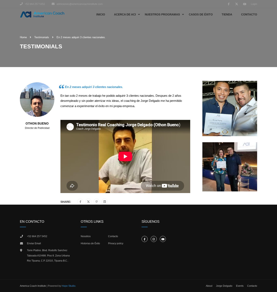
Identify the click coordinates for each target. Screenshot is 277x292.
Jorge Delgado (224, 285)
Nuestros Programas (162, 14)
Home (23, 37)
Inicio (100, 14)
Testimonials (41, 37)
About (209, 285)
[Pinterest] (97, 202)
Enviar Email (34, 243)
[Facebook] (80, 202)
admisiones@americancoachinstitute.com (80, 4)
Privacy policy (115, 243)
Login (254, 4)
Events (240, 285)
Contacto (249, 14)
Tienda (227, 14)
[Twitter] (88, 202)
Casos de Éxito (201, 14)
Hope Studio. (69, 285)
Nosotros (86, 236)
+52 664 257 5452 (37, 236)
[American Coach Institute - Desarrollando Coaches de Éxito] (42, 14)
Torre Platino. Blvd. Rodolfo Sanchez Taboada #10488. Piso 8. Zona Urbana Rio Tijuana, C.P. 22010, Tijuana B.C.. (48, 255)
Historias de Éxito (90, 243)
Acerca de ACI (125, 14)
